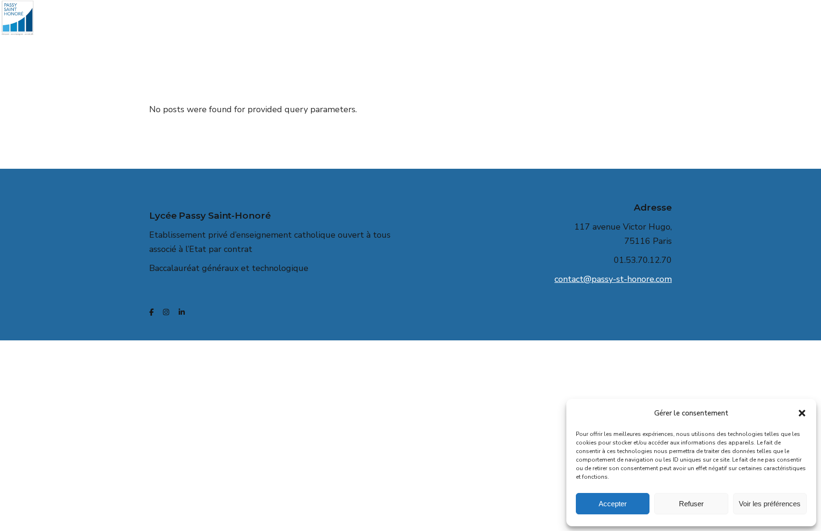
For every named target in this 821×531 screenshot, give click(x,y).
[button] (802, 413)
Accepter (613, 504)
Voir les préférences (770, 504)
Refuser (691, 504)
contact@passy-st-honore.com (613, 279)
